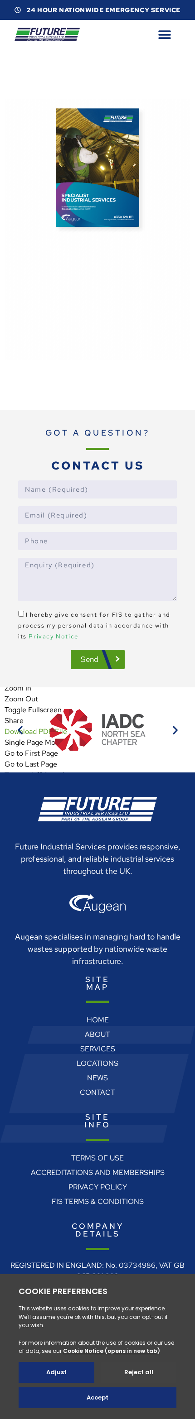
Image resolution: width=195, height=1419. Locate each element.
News (97, 1088)
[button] (165, 34)
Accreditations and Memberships (98, 1183)
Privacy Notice (53, 647)
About (97, 1045)
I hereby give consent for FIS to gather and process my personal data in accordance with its (94, 636)
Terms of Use (97, 1169)
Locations (97, 1074)
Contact (97, 1103)
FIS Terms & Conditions (98, 1212)
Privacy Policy (97, 1198)
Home (98, 1030)
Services (97, 1059)
